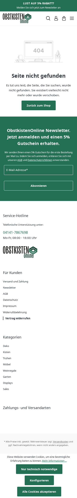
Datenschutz (10, 300)
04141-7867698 (15, 232)
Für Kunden (12, 272)
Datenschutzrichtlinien (40, 160)
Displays (8, 383)
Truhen (7, 358)
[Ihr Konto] (56, 18)
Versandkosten (60, 441)
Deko (6, 346)
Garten (7, 376)
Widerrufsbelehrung (15, 312)
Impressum (9, 306)
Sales (6, 389)
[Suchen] (48, 18)
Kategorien (12, 337)
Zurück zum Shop (39, 105)
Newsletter (9, 287)
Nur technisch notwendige (39, 469)
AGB (19, 160)
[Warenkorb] (64, 18)
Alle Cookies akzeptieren (39, 491)
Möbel (6, 364)
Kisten (6, 352)
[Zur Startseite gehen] (23, 18)
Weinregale (9, 370)
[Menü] (72, 18)
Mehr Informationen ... (54, 460)
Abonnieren (39, 186)
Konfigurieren (39, 480)
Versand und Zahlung (15, 281)
